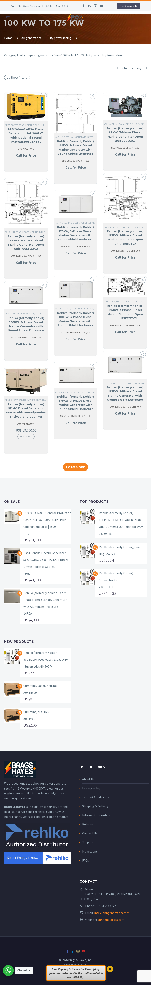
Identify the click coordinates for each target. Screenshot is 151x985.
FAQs (85, 860)
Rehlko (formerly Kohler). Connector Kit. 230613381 (116, 580)
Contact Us (89, 833)
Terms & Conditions (95, 797)
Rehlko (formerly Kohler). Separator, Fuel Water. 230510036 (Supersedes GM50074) (45, 659)
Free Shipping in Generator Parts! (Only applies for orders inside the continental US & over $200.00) (75, 973)
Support (87, 842)
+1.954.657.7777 (105, 906)
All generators (80, 137)
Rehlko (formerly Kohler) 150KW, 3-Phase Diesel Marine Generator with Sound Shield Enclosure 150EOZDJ (26, 326)
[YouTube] (101, 5)
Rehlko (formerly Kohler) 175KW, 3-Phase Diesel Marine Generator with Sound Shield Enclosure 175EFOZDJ (75, 405)
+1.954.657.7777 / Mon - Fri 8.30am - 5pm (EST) (41, 6)
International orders (96, 815)
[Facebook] (84, 5)
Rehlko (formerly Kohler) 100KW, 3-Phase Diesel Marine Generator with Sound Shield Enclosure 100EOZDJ (75, 321)
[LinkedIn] (89, 5)
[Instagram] (95, 5)
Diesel (36, 125)
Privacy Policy (91, 788)
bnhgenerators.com (110, 920)
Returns (87, 824)
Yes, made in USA (113, 124)
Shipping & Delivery (95, 806)
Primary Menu (143, 18)
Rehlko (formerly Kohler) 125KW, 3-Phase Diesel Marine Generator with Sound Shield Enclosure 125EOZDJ (75, 235)
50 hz (8, 232)
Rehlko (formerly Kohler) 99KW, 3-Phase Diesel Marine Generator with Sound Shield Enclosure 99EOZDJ (75, 150)
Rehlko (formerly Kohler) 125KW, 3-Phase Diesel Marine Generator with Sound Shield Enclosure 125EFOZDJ (125, 396)
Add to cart (26, 436)
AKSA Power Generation (18, 125)
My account (89, 851)
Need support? (128, 6)
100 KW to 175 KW (32, 400)
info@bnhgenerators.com (111, 913)
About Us (88, 779)
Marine (58, 137)
